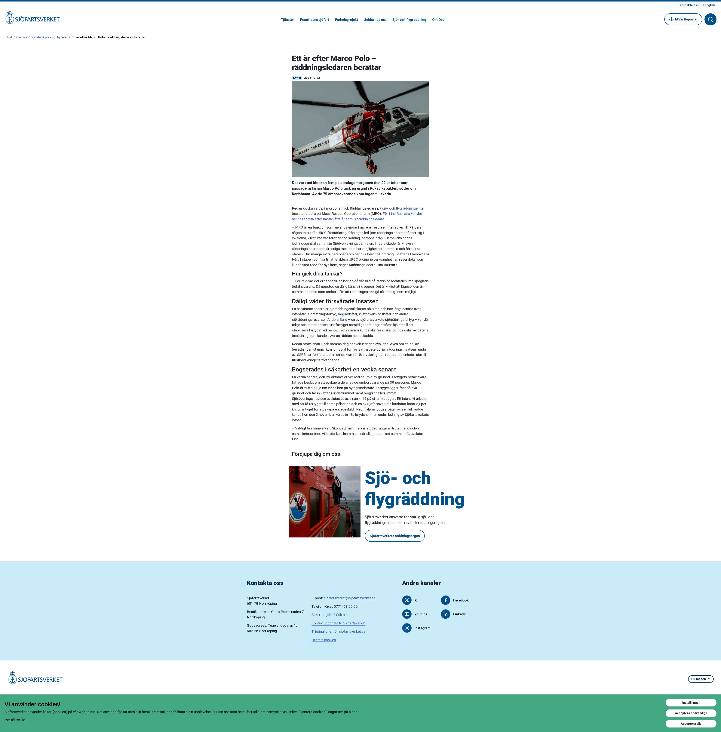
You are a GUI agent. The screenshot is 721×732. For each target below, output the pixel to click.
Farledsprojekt (346, 20)
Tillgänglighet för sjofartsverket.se (338, 631)
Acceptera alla (691, 723)
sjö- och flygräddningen (400, 208)
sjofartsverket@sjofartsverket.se (349, 598)
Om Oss (438, 20)
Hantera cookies (323, 640)
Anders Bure (337, 319)
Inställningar (691, 702)
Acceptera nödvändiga (691, 713)
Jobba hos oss (375, 20)
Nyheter (62, 37)
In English (708, 5)
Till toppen (698, 679)
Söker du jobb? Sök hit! (329, 615)
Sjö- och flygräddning (409, 20)
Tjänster (287, 20)
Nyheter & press (42, 37)
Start (9, 37)
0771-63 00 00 (346, 606)
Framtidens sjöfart (314, 20)
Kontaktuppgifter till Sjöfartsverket (338, 623)
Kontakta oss (689, 5)
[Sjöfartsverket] (30, 19)
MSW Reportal (686, 19)
